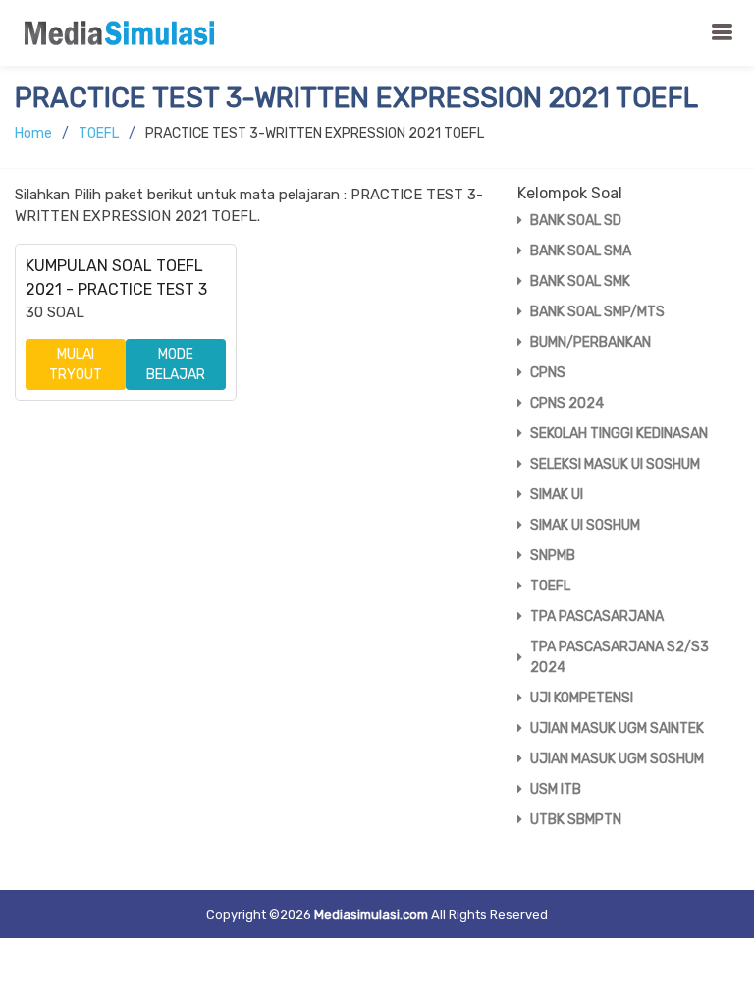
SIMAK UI (556, 494)
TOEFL (99, 133)
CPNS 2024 (567, 403)
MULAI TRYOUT (75, 364)
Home (33, 133)
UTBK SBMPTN (575, 819)
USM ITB (555, 789)
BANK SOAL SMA (580, 251)
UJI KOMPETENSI (581, 698)
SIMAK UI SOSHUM (585, 525)
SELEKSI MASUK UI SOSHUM (615, 464)
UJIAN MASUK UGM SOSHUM (617, 759)
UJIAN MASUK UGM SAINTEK (617, 728)
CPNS (548, 372)
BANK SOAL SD (575, 220)
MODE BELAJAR (175, 364)
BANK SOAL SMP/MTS (597, 312)
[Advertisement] (251, 568)
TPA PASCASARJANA (597, 616)
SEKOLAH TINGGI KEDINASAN (619, 433)
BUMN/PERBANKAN (590, 342)
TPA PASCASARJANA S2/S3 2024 (619, 657)
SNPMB (552, 555)
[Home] (125, 33)
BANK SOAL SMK (580, 281)
